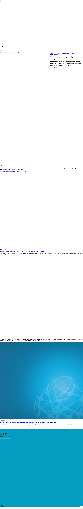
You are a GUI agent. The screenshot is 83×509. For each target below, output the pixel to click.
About (30, 1)
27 (81, 428)
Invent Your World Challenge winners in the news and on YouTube (16, 337)
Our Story (25, 1)
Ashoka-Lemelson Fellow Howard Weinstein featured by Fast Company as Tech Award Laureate (23, 251)
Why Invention (45, 1)
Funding (34, 1)
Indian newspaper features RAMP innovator (10, 166)
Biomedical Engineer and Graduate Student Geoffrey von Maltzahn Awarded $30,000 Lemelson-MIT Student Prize (28, 422)
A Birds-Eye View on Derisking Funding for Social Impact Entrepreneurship (63, 54)
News (50, 1)
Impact (39, 1)
